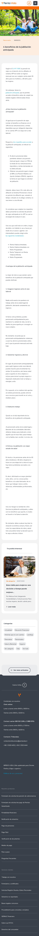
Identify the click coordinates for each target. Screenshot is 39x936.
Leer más (12, 607)
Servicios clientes (7, 870)
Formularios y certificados (10, 884)
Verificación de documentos (11, 839)
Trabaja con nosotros (9, 877)
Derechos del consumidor (10, 930)
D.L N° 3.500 (16, 69)
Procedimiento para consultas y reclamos (15, 910)
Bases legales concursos (10, 903)
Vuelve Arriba (16, 685)
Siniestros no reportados (10, 897)
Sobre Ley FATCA (7, 923)
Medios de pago (7, 845)
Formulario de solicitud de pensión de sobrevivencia (19, 796)
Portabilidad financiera (9, 813)
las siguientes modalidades (15, 236)
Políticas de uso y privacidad (13, 773)
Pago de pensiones (8, 826)
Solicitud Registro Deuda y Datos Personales (16, 890)
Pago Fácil (5, 832)
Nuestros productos (8, 789)
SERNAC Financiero (8, 916)
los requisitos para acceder (23, 142)
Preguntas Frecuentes (9, 858)
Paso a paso (6, 852)
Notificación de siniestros (10, 819)
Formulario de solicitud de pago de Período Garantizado (16, 804)
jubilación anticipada (12, 93)
